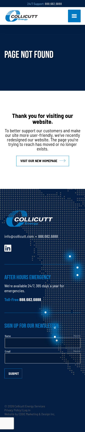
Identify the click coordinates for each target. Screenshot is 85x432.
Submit (13, 373)
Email (7, 351)
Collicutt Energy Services (29, 406)
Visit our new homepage (38, 160)
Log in (26, 410)
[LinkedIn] (7, 248)
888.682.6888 (53, 4)
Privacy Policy (12, 410)
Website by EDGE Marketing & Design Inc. (29, 414)
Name (8, 336)
